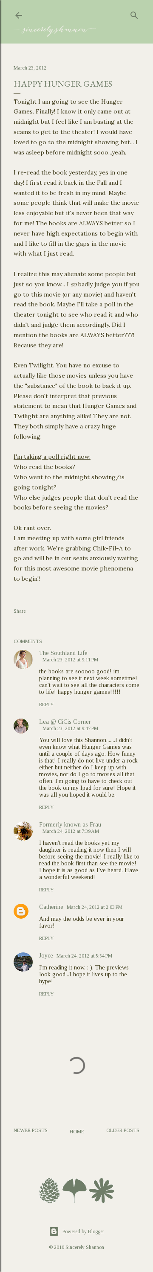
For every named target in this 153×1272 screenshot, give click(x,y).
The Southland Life (63, 653)
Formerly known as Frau (70, 824)
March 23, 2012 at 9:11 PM (70, 660)
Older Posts (122, 1130)
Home (77, 1132)
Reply (46, 704)
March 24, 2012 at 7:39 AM (70, 831)
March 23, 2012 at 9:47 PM (70, 728)
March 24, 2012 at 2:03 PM (94, 907)
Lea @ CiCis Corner (65, 722)
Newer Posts (31, 1130)
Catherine (51, 907)
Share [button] (20, 611)
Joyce (46, 955)
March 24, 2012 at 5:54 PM (84, 956)
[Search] (134, 13)
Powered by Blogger (83, 1231)
